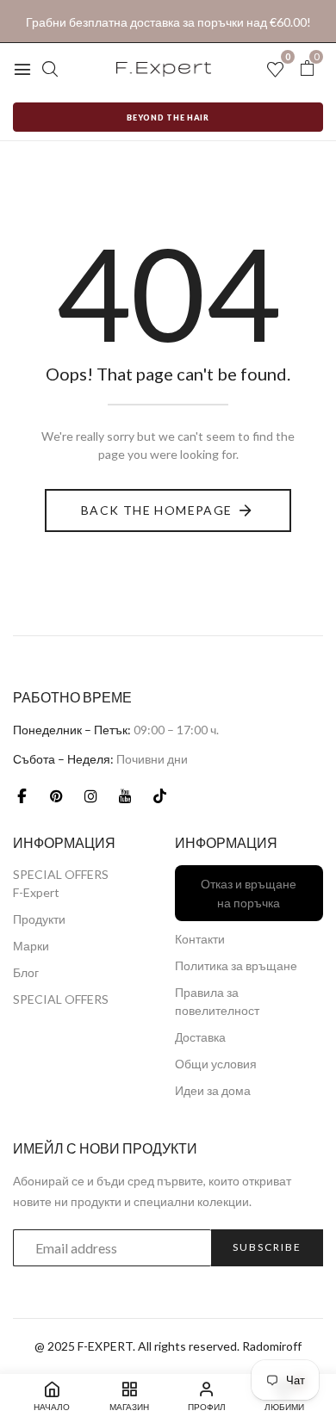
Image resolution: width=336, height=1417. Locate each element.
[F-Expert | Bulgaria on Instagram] (90, 795)
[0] (307, 68)
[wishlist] (275, 70)
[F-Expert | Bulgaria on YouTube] (125, 795)
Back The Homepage (157, 510)
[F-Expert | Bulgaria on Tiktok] (159, 795)
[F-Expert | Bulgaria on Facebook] (21, 795)
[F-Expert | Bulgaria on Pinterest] (56, 795)
